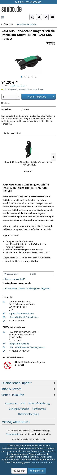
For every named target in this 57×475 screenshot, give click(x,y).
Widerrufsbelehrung (39, 403)
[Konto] (39, 17)
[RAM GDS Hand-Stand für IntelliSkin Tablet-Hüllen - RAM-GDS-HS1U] (28, 149)
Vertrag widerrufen (15, 422)
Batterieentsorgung (28, 413)
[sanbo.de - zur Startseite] (11, 9)
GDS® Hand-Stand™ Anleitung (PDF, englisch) (27, 288)
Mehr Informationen (42, 462)
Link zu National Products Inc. (23, 317)
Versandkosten (13, 434)
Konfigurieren (37, 470)
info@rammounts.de (19, 343)
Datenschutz (39, 408)
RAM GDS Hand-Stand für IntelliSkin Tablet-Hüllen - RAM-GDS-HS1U (28, 163)
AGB (23, 403)
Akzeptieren (19, 470)
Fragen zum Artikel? (15, 279)
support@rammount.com (21, 313)
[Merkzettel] (46, 17)
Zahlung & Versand (19, 408)
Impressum (11, 403)
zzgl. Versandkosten (18, 86)
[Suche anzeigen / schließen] (32, 17)
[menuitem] (3, 17)
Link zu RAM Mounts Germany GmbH (27, 347)
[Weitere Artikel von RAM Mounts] (51, 43)
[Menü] (3, 17)
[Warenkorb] (52, 17)
